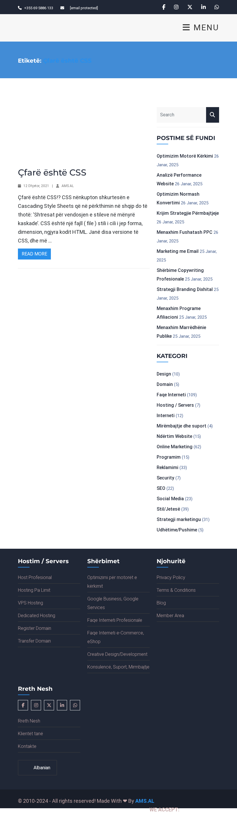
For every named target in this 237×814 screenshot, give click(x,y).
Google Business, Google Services (112, 603)
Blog (161, 603)
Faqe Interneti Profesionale (114, 620)
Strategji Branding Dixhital (185, 289)
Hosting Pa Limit (34, 590)
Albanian (41, 767)
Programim (169, 457)
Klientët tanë (30, 733)
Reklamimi (167, 467)
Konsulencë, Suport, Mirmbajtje (118, 667)
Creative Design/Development (117, 654)
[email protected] (84, 8)
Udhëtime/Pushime (177, 530)
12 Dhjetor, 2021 (36, 186)
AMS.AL (68, 186)
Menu (205, 27)
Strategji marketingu (179, 519)
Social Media (170, 498)
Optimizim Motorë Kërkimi (185, 156)
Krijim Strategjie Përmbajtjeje (188, 213)
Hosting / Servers (175, 405)
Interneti (166, 415)
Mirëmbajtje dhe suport (181, 426)
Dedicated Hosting (36, 615)
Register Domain (34, 628)
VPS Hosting (30, 603)
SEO (161, 488)
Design (164, 374)
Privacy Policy (171, 577)
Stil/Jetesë (168, 509)
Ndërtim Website (174, 436)
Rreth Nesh (29, 721)
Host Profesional (35, 577)
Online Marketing (174, 446)
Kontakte (27, 746)
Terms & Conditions (176, 590)
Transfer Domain (34, 641)
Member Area (170, 615)
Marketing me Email (178, 251)
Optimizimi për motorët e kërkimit (112, 582)
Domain (165, 384)
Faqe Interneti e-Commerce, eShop (115, 637)
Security (165, 478)
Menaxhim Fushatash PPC (184, 232)
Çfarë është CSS (52, 172)
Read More (34, 254)
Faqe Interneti (171, 394)
